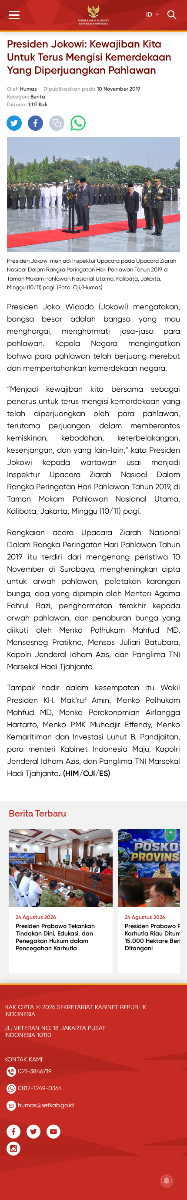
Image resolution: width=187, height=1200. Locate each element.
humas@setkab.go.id (45, 1105)
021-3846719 (33, 1071)
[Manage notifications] (167, 1181)
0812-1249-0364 (39, 1088)
